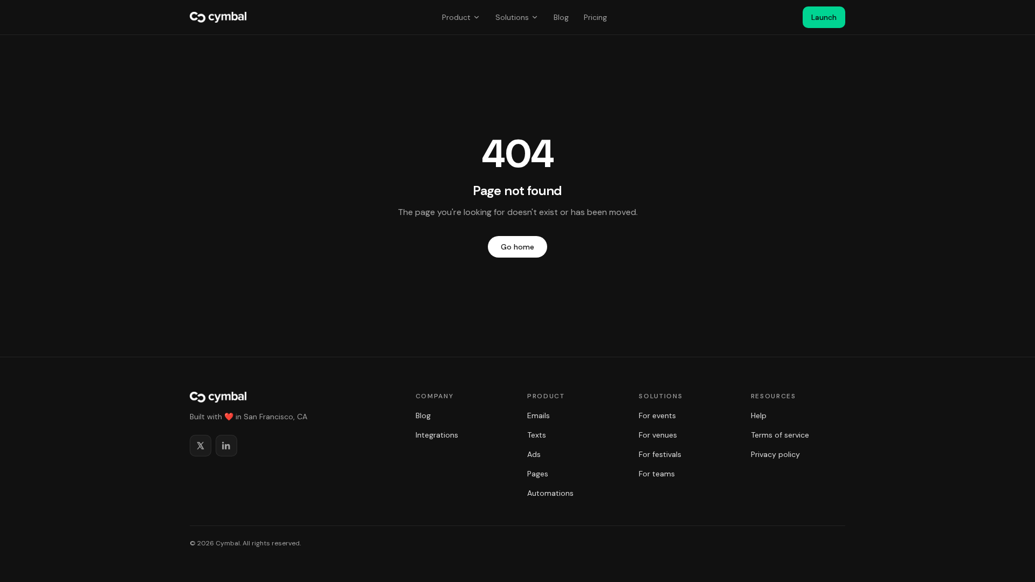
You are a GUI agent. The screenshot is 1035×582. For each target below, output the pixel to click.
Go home (517, 247)
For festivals (660, 454)
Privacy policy (775, 454)
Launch (824, 17)
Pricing (595, 17)
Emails (538, 415)
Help (759, 415)
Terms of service (780, 435)
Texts (536, 435)
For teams (657, 474)
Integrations (437, 435)
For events (657, 415)
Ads (534, 454)
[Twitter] (200, 445)
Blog (561, 17)
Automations (550, 493)
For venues (658, 435)
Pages (537, 474)
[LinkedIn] (226, 445)
